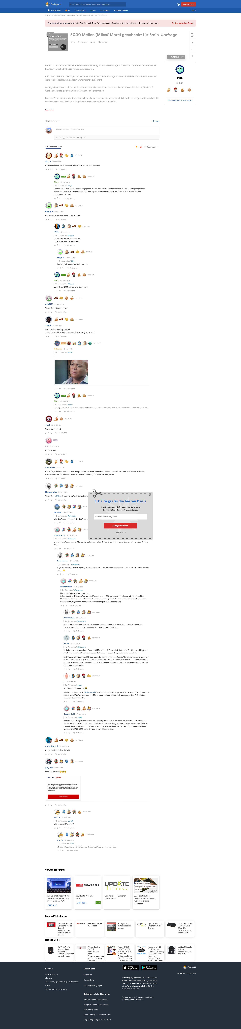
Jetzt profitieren (120, 525)
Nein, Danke (120, 532)
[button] (120, 501)
